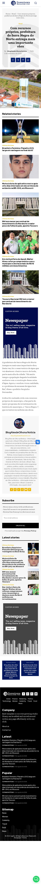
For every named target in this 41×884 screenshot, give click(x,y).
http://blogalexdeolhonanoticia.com (20, 435)
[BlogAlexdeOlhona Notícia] (20, 423)
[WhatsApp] (28, 60)
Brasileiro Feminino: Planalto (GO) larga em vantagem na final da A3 (18, 149)
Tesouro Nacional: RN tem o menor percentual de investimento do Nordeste (18, 301)
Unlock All (20, 525)
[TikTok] (18, 489)
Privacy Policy (30, 531)
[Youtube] (25, 489)
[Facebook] (13, 60)
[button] (36, 879)
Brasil (14, 14)
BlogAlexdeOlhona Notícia (17, 51)
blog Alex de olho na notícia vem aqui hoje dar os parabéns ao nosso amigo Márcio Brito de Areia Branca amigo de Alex (11, 671)
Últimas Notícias (8, 145)
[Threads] (29, 489)
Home (8, 14)
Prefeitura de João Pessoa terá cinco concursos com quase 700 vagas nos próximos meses (30, 669)
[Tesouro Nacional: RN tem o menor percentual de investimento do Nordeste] (20, 282)
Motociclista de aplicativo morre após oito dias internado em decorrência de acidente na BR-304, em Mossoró (20, 185)
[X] (18, 60)
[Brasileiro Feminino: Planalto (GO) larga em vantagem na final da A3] (20, 131)
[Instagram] (15, 489)
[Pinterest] (23, 60)
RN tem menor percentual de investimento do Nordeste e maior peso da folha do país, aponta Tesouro (20, 223)
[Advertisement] (20, 862)
